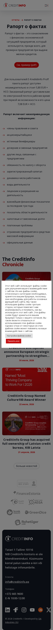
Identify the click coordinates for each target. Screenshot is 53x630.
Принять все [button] (13, 341)
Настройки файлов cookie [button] (19, 335)
